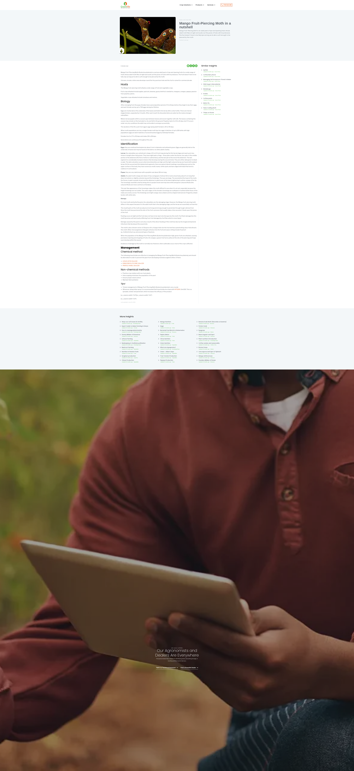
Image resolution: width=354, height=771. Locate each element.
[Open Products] (203, 5)
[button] (188, 65)
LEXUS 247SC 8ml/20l (130, 261)
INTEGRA (178, 289)
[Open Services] (214, 5)
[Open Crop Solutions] (192, 5)
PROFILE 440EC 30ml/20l (131, 265)
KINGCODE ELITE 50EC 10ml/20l (133, 263)
